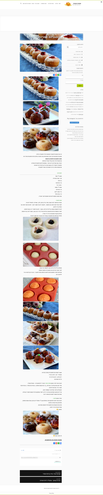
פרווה (75, 109)
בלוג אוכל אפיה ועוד (76, 5)
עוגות (78, 104)
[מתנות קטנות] (68, 4)
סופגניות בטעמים (70, 60)
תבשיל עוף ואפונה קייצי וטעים (77, 140)
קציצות (74, 111)
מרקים (72, 97)
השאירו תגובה (78, 65)
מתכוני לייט (69, 97)
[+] (36, 457)
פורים (81, 109)
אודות (57, 3)
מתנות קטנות (77, 3)
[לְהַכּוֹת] (26, 457)
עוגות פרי (79, 106)
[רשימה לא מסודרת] (29, 457)
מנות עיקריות (51, 3)
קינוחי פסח (77, 111)
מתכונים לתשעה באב (71, 99)
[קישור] (34, 457)
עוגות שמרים (75, 106)
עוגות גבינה (37, 3)
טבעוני (32, 3)
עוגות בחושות (74, 104)
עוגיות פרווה (68, 106)
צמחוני (68, 109)
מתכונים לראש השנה (27, 3)
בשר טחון (70, 92)
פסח (79, 109)
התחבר (22, 450)
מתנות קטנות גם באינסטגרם (53, 440)
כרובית (69, 95)
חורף (82, 95)
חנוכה (79, 60)
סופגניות (76, 60)
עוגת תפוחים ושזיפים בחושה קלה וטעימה (75, 129)
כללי (80, 57)
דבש (68, 92)
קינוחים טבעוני (81, 111)
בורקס (72, 92)
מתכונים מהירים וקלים (77, 102)
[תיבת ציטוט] (31, 457)
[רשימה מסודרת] (28, 457)
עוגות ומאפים (44, 3)
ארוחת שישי (77, 93)
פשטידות (72, 109)
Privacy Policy (51, 493)
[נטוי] (23, 457)
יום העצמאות (72, 95)
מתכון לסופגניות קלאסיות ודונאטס (53, 158)
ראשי (60, 3)
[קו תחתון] (25, 457)
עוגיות (71, 106)
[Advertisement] (51, 23)
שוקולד (77, 114)
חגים (66, 92)
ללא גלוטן (79, 97)
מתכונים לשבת (79, 100)
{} (35, 457)
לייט (81, 97)
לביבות (67, 95)
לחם (82, 97)
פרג (77, 109)
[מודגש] (22, 457)
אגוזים (82, 92)
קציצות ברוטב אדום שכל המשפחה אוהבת (75, 138)
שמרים (79, 62)
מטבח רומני (75, 97)
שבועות (81, 114)
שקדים (72, 114)
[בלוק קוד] (32, 457)
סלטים (80, 104)
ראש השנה (70, 112)
